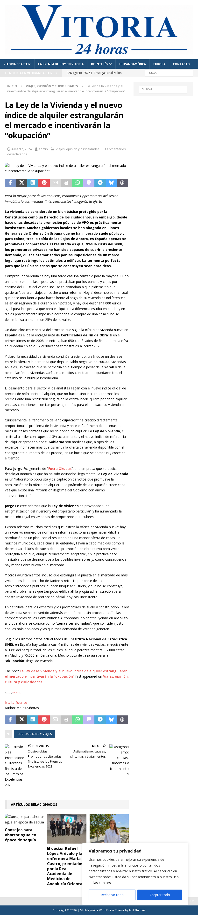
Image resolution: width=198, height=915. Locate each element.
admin (43, 149)
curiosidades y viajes (34, 734)
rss (192, 901)
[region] (135, 874)
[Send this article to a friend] (55, 183)
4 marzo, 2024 (22, 149)
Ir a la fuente (16, 702)
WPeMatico (17, 693)
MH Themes (137, 910)
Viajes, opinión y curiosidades (77, 149)
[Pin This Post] (44, 183)
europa (159, 64)
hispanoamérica (132, 64)
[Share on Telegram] (100, 183)
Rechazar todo (112, 894)
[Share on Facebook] (10, 183)
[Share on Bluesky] (111, 183)
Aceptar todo (159, 894)
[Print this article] (66, 183)
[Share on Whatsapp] (77, 183)
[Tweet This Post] (21, 183)
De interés (99, 64)
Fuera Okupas (59, 468)
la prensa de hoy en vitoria (61, 64)
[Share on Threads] (122, 183)
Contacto (181, 64)
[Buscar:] (169, 72)
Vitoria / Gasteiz (17, 64)
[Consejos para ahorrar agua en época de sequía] (24, 819)
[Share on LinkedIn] (32, 183)
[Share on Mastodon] (88, 183)
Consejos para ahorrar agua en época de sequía (20, 835)
